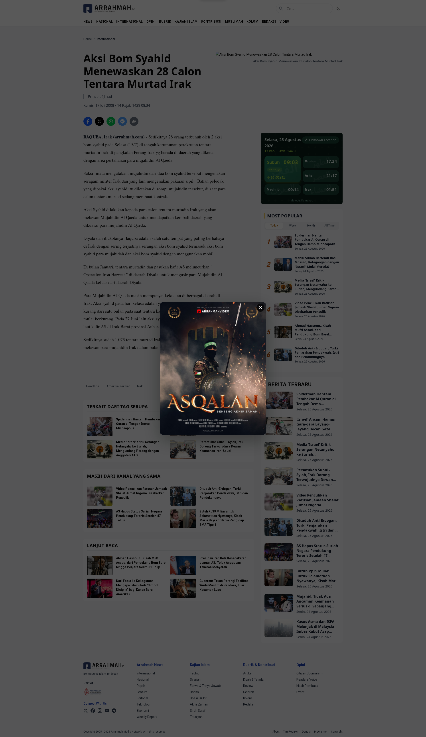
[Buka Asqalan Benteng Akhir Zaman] (213, 368)
